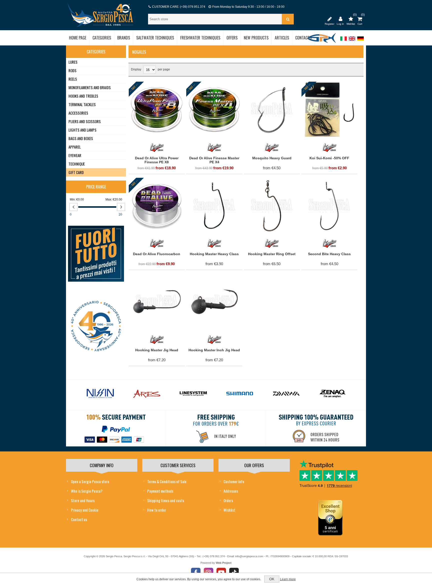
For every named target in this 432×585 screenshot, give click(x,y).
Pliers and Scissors (84, 121)
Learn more (288, 579)
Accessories (78, 113)
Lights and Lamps (82, 130)
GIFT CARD (76, 172)
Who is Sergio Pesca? (86, 491)
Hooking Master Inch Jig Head (214, 350)
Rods (72, 70)
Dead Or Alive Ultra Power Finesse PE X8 (156, 160)
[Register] (329, 18)
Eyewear (74, 155)
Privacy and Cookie (84, 510)
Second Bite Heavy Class (329, 254)
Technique (76, 164)
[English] (352, 41)
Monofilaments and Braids (89, 87)
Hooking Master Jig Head (156, 350)
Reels (72, 79)
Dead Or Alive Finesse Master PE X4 (214, 160)
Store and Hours (82, 500)
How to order (156, 510)
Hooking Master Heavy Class (214, 254)
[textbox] (215, 19)
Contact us (79, 519)
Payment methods (160, 491)
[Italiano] (344, 41)
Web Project (224, 562)
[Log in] (340, 18)
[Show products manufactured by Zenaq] (332, 393)
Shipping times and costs (165, 500)
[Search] (288, 19)
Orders (228, 500)
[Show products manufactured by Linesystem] (193, 393)
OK (271, 579)
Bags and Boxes (80, 138)
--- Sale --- (133, 87)
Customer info (234, 481)
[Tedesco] (360, 41)
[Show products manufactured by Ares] (146, 393)
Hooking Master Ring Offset (272, 254)
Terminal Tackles (82, 104)
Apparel (74, 147)
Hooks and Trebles (83, 96)
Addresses (231, 491)
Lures (73, 62)
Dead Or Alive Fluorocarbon (156, 254)
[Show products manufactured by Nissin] (100, 393)
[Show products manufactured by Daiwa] (286, 393)
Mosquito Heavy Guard (272, 158)
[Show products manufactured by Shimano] (240, 393)
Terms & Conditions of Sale (166, 481)
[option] (100, 395)
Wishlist (229, 510)
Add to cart (147, 87)
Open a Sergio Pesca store (90, 481)
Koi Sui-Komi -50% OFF (329, 158)
